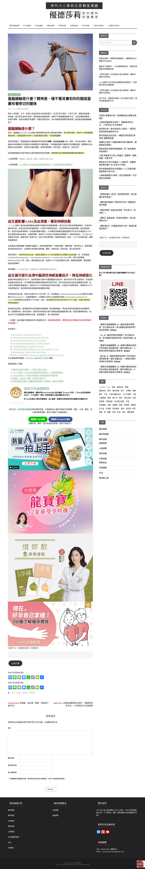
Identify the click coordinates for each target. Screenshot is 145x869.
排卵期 (101, 401)
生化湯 (101, 409)
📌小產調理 (27, 26)
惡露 (109, 398)
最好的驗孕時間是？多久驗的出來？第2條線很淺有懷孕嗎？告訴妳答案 (118, 327)
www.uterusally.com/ (18, 403)
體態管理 (130, 412)
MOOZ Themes (68, 864)
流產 (109, 405)
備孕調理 (115, 391)
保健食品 (11, 94)
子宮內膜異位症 (115, 394)
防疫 (114, 412)
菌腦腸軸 (32, 693)
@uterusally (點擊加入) (109, 849)
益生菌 (19, 693)
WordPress (86, 864)
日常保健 (16, 94)
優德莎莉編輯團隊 (23, 109)
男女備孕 (115, 409)
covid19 (102, 387)
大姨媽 (128, 391)
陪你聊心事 (104, 478)
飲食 (119, 412)
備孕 (109, 391)
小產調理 (102, 398)
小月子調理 (126, 394)
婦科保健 (103, 439)
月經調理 (103, 468)
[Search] (134, 42)
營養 (120, 405)
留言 (10, 728)
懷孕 (120, 398)
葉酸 (109, 412)
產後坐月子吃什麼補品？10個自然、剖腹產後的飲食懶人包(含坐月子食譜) (117, 164)
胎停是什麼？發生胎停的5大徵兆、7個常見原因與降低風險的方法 (117, 130)
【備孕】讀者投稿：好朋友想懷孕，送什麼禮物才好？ (117, 219)
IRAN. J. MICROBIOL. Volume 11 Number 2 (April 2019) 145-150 (38, 355)
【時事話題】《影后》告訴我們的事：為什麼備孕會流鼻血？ (118, 196)
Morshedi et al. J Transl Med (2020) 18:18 (29, 352)
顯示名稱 (11, 758)
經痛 (100, 412)
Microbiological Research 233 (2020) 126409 (31, 343)
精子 (134, 409)
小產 (134, 394)
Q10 (108, 387)
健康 (126, 387)
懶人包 (114, 398)
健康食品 (102, 391)
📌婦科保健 (74, 26)
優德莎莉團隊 (43, 358)
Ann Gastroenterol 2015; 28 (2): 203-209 (29, 340)
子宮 (105, 394)
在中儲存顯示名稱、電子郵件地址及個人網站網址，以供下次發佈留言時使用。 (38, 779)
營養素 (133, 405)
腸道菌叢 (25, 693)
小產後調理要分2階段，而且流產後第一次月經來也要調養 (118, 177)
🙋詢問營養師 (14, 26)
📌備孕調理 (50, 26)
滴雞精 (114, 405)
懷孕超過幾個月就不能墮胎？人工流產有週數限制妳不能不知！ (117, 170)
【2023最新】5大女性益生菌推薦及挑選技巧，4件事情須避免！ (38, 372)
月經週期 (102, 405)
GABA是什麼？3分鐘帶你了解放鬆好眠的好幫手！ (37, 269)
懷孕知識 (103, 453)
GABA (10, 225)
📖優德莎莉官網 (113, 26)
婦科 (100, 394)
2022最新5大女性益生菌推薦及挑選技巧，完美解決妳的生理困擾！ (46, 165)
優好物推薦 (104, 434)
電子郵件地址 (13, 765)
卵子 (122, 391)
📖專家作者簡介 (98, 26)
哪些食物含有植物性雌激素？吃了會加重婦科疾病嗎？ (117, 150)
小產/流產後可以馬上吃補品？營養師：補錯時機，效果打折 (117, 157)
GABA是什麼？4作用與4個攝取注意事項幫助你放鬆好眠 (35, 375)
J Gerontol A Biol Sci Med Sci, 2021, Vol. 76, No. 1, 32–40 (35, 349)
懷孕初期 (127, 398)
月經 (127, 401)
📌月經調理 (39, 26)
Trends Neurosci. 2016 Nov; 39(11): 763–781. (30, 337)
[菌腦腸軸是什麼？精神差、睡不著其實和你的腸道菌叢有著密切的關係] (50, 62)
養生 (124, 412)
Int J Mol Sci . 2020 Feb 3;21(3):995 (26, 335)
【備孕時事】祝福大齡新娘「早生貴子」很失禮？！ (117, 212)
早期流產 (109, 401)
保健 (113, 387)
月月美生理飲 (119, 401)
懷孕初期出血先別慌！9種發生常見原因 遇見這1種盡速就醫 (117, 137)
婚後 (134, 391)
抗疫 (134, 398)
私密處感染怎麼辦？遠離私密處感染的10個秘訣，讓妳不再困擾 (37, 381)
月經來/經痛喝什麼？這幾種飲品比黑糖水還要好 (117, 117)
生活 (101, 473)
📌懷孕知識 (62, 26)
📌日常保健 (85, 26)
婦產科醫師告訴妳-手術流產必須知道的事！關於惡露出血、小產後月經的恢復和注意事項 (118, 348)
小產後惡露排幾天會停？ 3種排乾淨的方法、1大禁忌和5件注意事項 (73, 704)
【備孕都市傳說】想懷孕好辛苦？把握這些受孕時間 (117, 204)
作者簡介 (11, 848)
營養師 (126, 405)
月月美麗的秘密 (13, 837)
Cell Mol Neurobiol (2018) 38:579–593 (28, 346)
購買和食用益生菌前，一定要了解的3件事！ (30, 370)
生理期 (108, 409)
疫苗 (122, 409)
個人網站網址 (12, 772)
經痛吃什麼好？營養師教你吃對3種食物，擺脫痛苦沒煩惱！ (118, 144)
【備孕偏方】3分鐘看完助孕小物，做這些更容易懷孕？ (118, 227)
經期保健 (103, 443)
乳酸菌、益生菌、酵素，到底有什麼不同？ (36, 159)
